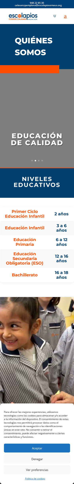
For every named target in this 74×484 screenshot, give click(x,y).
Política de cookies (35, 478)
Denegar (37, 459)
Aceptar (37, 448)
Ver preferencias (37, 470)
